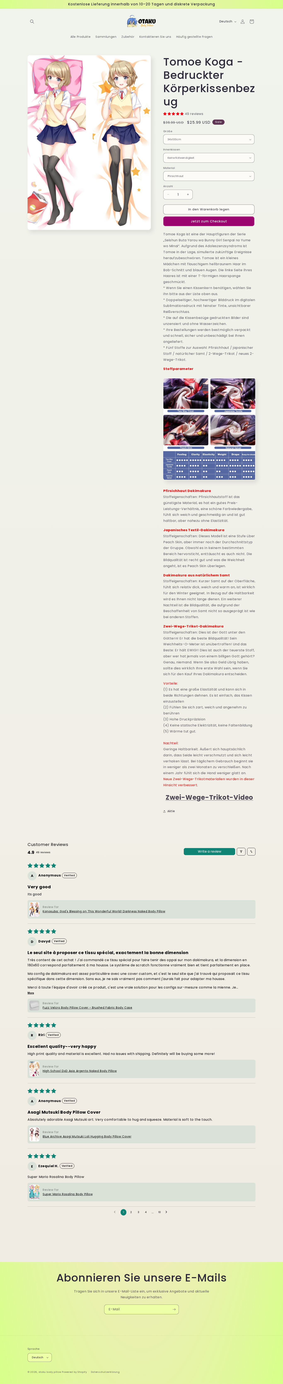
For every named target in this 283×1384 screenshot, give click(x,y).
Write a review (209, 851)
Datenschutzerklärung (105, 1372)
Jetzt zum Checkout (209, 221)
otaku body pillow (50, 1372)
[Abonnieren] (174, 1309)
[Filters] (241, 852)
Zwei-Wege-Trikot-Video (209, 797)
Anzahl (168, 186)
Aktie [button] (171, 811)
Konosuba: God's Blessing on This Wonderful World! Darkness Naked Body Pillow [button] (104, 911)
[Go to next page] (167, 1212)
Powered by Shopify (74, 1372)
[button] (32, 21)
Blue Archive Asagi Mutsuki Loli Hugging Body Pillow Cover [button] (87, 1136)
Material (169, 168)
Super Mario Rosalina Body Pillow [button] (68, 1194)
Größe (167, 131)
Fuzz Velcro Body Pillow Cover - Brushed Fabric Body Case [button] (87, 1008)
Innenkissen (171, 149)
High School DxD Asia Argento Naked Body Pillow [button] (80, 1071)
